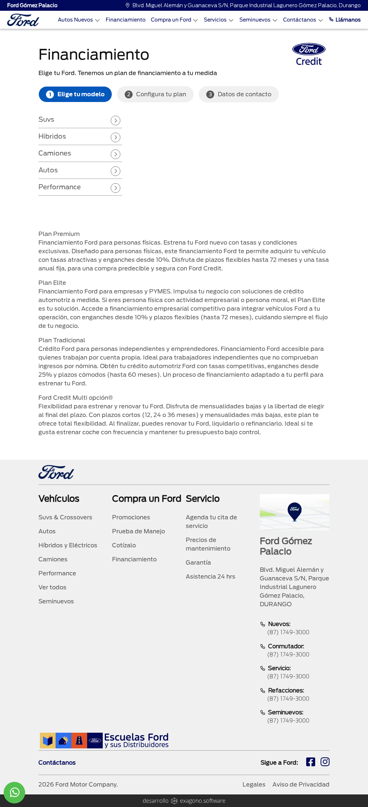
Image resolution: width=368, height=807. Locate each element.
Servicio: (288, 672)
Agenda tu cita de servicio (211, 521)
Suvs (46, 119)
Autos (48, 170)
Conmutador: (288, 650)
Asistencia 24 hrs (210, 576)
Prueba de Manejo (138, 531)
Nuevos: (288, 628)
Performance (59, 187)
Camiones (54, 153)
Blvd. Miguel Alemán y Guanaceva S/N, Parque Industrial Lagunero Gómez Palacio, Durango (247, 5)
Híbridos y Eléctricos (67, 545)
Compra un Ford (171, 20)
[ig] (325, 763)
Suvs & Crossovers (65, 517)
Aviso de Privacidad (301, 784)
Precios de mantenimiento (208, 544)
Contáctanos (299, 20)
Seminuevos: (288, 716)
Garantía (198, 562)
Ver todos (52, 587)
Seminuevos (255, 20)
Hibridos (52, 136)
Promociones (131, 517)
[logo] (23, 20)
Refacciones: (288, 694)
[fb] (310, 763)
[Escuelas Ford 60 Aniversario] (104, 740)
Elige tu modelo (77, 94)
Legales (254, 784)
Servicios (215, 20)
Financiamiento (126, 20)
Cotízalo (124, 545)
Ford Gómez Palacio (32, 5)
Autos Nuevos (75, 20)
